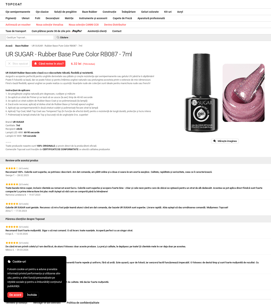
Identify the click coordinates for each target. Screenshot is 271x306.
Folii (37, 18)
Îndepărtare (129, 11)
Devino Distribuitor (115, 24)
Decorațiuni (52, 18)
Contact (116, 31)
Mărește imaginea (226, 141)
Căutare (63, 37)
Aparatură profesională (151, 18)
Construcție (109, 11)
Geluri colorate (150, 11)
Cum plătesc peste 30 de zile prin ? (57, 31)
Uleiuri (25, 18)
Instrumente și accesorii (93, 18)
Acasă (9, 45)
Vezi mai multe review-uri (19, 293)
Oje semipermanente (18, 11)
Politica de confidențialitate (83, 302)
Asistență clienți (97, 31)
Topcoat (14, 4)
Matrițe (69, 18)
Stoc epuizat (19, 63)
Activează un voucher (18, 24)
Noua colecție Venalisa (49, 24)
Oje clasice (42, 11)
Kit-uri (168, 11)
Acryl (180, 11)
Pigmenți (11, 18)
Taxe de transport (16, 31)
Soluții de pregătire (65, 11)
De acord (15, 295)
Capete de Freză (122, 18)
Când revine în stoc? (50, 63)
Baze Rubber (89, 11)
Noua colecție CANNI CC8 (84, 24)
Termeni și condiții (16, 302)
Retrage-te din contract (47, 302)
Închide (32, 295)
